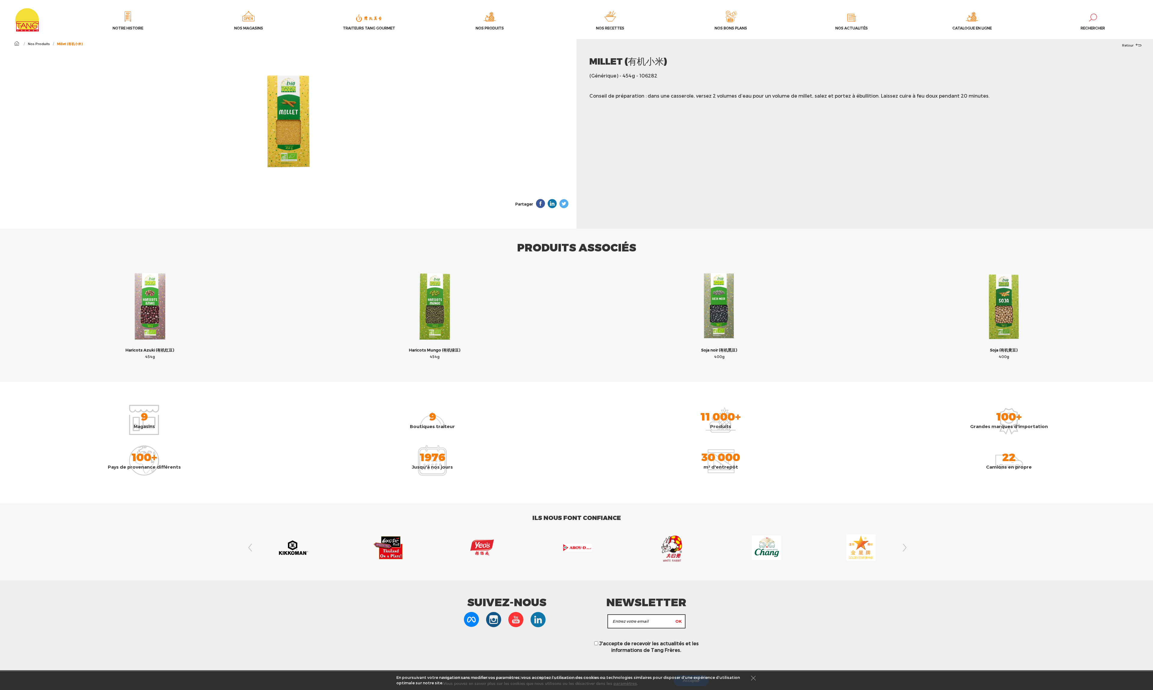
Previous (249, 548)
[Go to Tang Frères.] (17, 43)
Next (904, 548)
